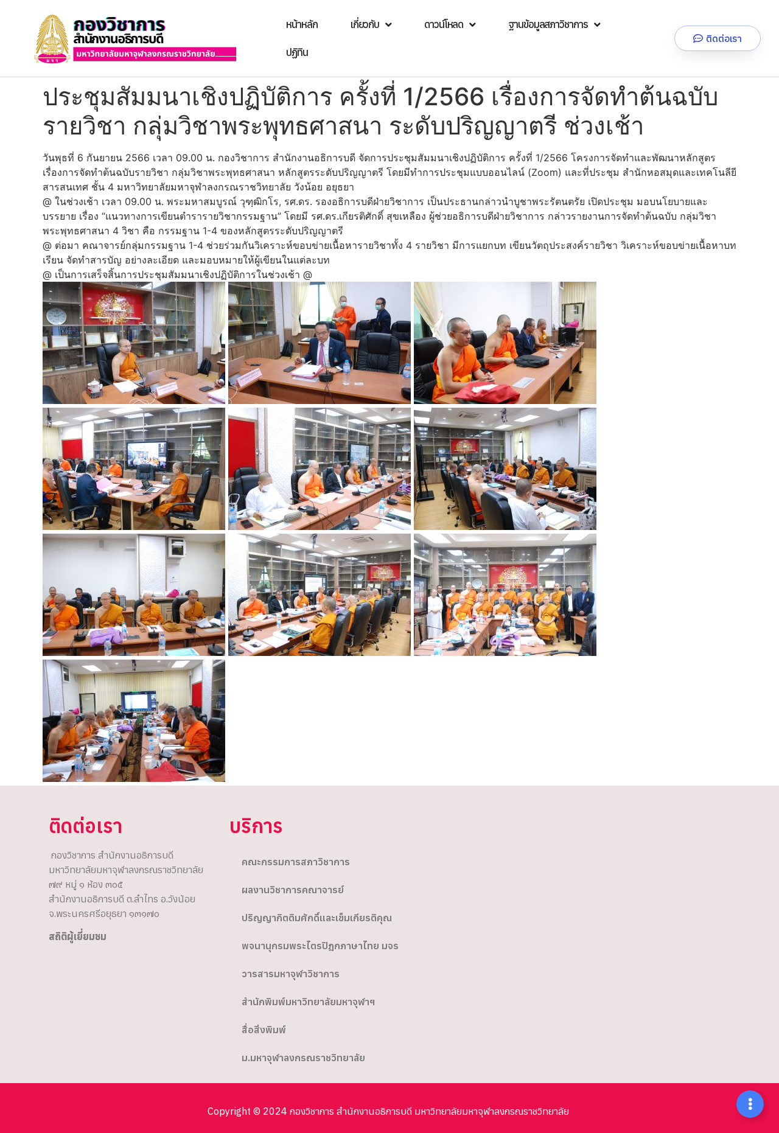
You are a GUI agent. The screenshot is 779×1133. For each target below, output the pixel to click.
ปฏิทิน (297, 52)
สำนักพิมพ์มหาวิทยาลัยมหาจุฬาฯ (308, 1001)
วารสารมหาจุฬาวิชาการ (291, 973)
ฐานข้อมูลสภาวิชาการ (547, 24)
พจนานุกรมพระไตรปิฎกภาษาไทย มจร (320, 946)
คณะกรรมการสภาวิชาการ (296, 862)
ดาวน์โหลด (443, 24)
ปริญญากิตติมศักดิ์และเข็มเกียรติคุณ (317, 918)
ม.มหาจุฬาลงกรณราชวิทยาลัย (303, 1057)
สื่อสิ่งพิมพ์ (264, 1029)
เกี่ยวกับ (365, 24)
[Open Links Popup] (750, 1104)
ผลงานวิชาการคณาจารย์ (293, 890)
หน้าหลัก (301, 24)
